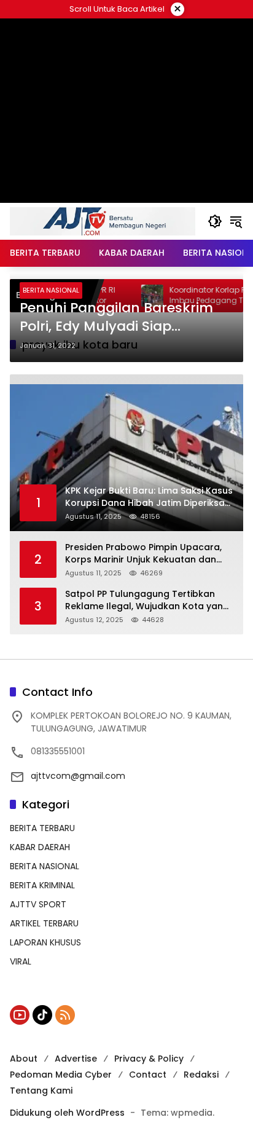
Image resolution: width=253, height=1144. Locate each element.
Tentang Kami (41, 1090)
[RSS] (65, 1015)
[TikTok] (42, 1015)
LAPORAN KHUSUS (45, 942)
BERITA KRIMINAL (42, 885)
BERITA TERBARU (42, 828)
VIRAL (20, 961)
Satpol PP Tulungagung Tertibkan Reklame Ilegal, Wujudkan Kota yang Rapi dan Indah (147, 600)
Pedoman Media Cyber (61, 1074)
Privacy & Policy (149, 1058)
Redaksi (201, 1074)
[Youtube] (19, 1015)
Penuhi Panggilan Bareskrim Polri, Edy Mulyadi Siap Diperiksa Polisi (116, 318)
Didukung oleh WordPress (67, 1113)
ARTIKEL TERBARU (44, 923)
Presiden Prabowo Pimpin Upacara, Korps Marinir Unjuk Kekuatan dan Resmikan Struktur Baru (143, 554)
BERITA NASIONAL (51, 290)
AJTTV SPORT (38, 904)
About (23, 1058)
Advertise (76, 1058)
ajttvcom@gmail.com (78, 776)
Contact (147, 1074)
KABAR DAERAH (40, 847)
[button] (215, 221)
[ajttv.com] (102, 221)
